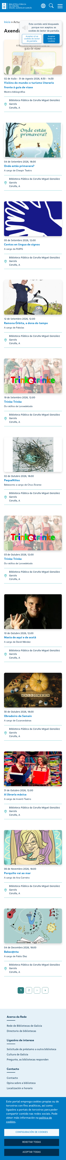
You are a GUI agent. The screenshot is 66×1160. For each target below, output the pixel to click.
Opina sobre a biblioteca (21, 1083)
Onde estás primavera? (19, 166)
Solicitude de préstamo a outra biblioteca (31, 1049)
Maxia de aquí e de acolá (20, 637)
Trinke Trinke (13, 402)
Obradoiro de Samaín (18, 716)
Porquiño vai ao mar (17, 873)
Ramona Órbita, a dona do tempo (26, 323)
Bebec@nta (11, 952)
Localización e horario (20, 1088)
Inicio (7, 22)
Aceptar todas (32, 1152)
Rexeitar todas (31, 1142)
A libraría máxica (15, 794)
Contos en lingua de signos (22, 244)
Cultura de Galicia (17, 1054)
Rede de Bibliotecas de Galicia (24, 1026)
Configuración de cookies (32, 1132)
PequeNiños (12, 480)
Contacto (12, 1078)
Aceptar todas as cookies (51, 38)
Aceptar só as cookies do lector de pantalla (32, 38)
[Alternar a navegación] (60, 6)
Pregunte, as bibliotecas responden (28, 1059)
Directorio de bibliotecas (21, 1031)
